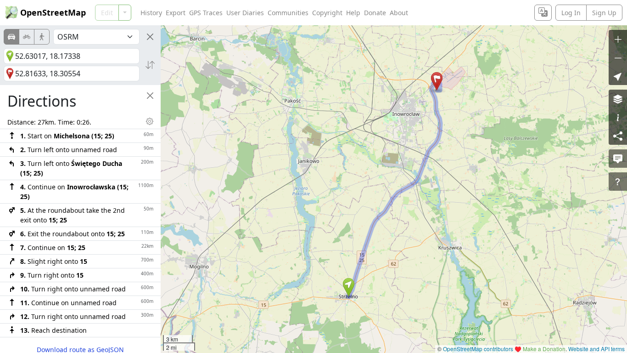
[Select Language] (543, 13)
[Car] (11, 37)
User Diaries (245, 12)
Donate (375, 12)
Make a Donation (544, 349)
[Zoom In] (618, 39)
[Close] (150, 37)
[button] (348, 287)
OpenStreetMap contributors (478, 349)
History (151, 12)
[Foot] (42, 37)
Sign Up (604, 12)
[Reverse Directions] (150, 65)
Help (353, 12)
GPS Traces (206, 12)
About (399, 12)
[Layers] (618, 99)
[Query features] (618, 181)
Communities (288, 12)
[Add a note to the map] (618, 158)
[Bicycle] (26, 37)
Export (175, 12)
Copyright (327, 12)
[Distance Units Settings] (149, 121)
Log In (571, 12)
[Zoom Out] (618, 57)
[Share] (618, 135)
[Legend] (618, 117)
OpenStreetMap (53, 12)
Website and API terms (596, 349)
